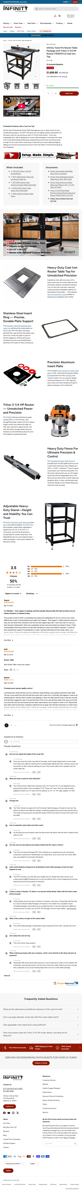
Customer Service (49, 1080)
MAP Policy (53, 1184)
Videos (12, 31)
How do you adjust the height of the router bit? (26, 754)
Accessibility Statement (72, 1188)
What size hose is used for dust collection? (24, 779)
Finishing (59, 23)
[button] (59, 16)
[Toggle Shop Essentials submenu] (53, 23)
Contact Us (9, 1106)
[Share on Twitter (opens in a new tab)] (14, 670)
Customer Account (49, 1108)
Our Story (6, 1123)
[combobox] (56, 9)
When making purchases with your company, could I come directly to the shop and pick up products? (42, 954)
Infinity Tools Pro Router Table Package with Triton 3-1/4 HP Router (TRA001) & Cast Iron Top (20, 40)
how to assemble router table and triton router (26, 825)
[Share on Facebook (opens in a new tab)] (11, 670)
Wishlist (45, 1084)
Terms (66, 1138)
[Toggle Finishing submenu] (64, 23)
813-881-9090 (8, 1091)
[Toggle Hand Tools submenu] (37, 23)
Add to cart (69, 93)
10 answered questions (54, 64)
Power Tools (18, 23)
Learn (5, 31)
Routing (6, 23)
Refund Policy (63, 1184)
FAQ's (45, 1104)
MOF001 (69, 375)
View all (7, 976)
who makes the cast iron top (19, 936)
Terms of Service (6, 1184)
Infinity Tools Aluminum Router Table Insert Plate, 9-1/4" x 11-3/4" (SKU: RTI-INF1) (62, 185)
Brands (69, 23)
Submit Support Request (51, 1088)
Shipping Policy (43, 1184)
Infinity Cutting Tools (13, 1180)
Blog (4, 1135)
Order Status (31, 31)
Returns (45, 1112)
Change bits (13, 801)
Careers (6, 1147)
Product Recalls (74, 1184)
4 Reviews (16, 576)
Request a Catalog (41, 1063)
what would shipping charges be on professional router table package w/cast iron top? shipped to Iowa (41, 868)
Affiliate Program (9, 1143)
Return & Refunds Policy (51, 1100)
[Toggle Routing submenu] (10, 23)
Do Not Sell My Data (19, 1184)
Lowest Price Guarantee (11, 1139)
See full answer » (72, 908)
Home (4, 40)
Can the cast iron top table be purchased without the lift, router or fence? (36, 845)
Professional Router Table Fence (61, 461)
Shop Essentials (45, 23)
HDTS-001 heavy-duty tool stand (18, 522)
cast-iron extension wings (56, 294)
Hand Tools (31, 23)
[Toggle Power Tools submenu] (24, 23)
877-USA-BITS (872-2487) (13, 1089)
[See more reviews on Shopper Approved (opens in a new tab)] (17, 670)
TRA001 (50, 378)
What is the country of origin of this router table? (27, 918)
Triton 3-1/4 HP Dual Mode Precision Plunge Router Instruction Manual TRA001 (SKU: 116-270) (62, 193)
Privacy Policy (32, 1184)
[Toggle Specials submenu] (22, 27)
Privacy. (72, 1138)
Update (75, 2)
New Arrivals (7, 27)
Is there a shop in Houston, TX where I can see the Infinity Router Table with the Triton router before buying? (43, 893)
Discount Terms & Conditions (53, 1096)
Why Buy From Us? (10, 1127)
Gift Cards (20, 31)
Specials (18, 27)
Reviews (6, 1131)
